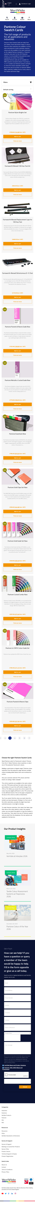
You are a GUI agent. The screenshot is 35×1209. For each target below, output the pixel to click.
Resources (4, 1131)
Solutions (4, 1113)
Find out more (17, 141)
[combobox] (17, 89)
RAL (3, 1120)
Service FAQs (5, 1149)
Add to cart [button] (17, 137)
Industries (4, 1110)
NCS (3, 1122)
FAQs (3, 1133)
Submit (25, 1087)
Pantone (4, 1118)
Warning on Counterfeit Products (11, 1147)
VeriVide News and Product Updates (15, 1065)
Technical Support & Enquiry (9, 1154)
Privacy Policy (5, 1172)
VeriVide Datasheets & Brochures (11, 1136)
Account (14, 19)
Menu (29, 19)
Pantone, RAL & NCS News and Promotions (12, 1068)
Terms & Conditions (7, 1169)
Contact (4, 1167)
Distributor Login (26, 4)
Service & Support (6, 1144)
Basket (22, 19)
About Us (4, 1165)
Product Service (6, 1151)
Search (7, 19)
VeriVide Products (6, 1115)
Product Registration (7, 1156)
